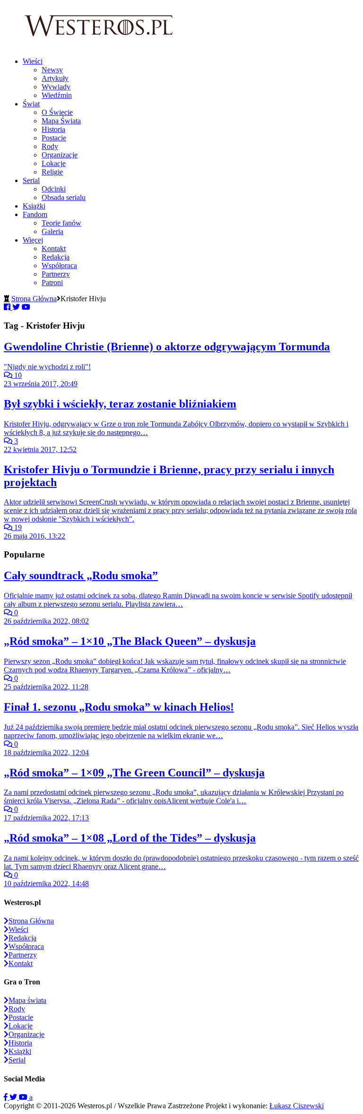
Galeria (52, 231)
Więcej (33, 240)
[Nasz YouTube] (24, 1097)
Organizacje (60, 155)
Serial (31, 180)
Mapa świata (27, 1000)
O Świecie (57, 112)
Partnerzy (56, 274)
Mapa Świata (61, 121)
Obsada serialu (64, 197)
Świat (31, 104)
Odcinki (54, 189)
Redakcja (55, 257)
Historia (53, 129)
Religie (52, 172)
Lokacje (54, 163)
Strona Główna (34, 299)
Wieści (33, 61)
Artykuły (55, 78)
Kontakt (54, 248)
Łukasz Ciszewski (296, 1106)
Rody (50, 146)
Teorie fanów (61, 223)
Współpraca (59, 265)
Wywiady (56, 87)
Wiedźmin (57, 95)
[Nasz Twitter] (14, 1097)
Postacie (54, 138)
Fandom (35, 214)
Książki (34, 206)
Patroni (52, 282)
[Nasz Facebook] (6, 1097)
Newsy (52, 70)
